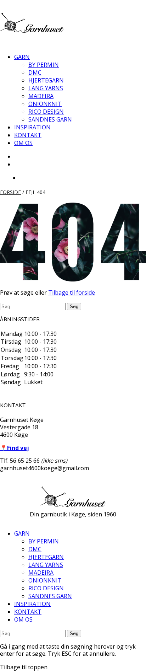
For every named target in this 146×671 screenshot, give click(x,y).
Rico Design (46, 112)
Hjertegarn (46, 80)
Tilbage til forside (71, 292)
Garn (22, 57)
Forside (10, 192)
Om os (23, 143)
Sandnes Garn (50, 119)
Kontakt (27, 135)
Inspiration (32, 127)
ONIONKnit (45, 104)
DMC (34, 72)
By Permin (43, 65)
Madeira (41, 96)
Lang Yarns (45, 88)
